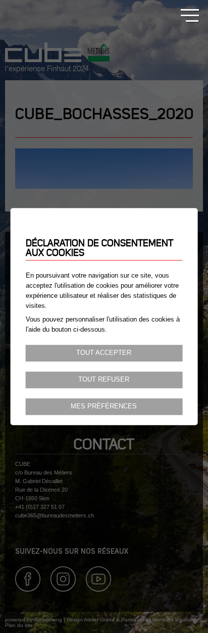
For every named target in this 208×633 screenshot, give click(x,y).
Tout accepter (103, 352)
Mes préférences (104, 406)
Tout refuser (103, 379)
